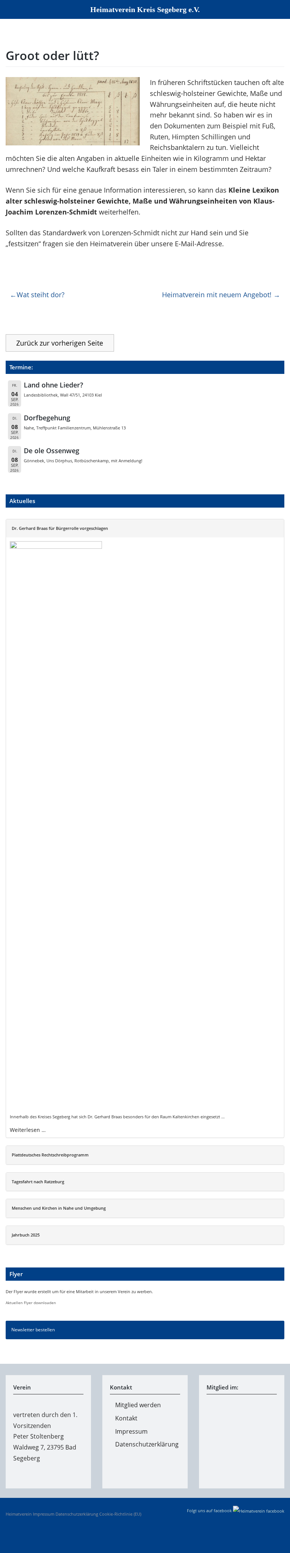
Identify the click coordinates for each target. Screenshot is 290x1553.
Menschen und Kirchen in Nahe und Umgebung (59, 1208)
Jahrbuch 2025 (26, 1235)
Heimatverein (19, 1514)
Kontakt (126, 1418)
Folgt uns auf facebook (210, 1510)
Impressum (131, 1431)
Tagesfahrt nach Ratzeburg (38, 1181)
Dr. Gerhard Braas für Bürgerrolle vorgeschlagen (60, 528)
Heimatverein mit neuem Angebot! (216, 294)
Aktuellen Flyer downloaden (31, 1302)
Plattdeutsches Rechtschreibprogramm (50, 1155)
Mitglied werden (138, 1405)
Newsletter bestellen (33, 1329)
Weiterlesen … (28, 1129)
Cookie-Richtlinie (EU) (120, 1514)
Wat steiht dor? (41, 294)
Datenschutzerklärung (147, 1444)
